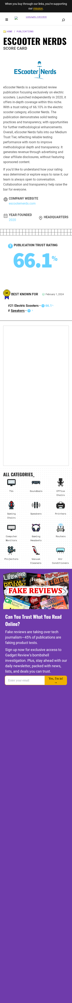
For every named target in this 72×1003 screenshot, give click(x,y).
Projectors (11, 559)
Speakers (18, 311)
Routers (61, 536)
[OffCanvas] (6, 20)
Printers (60, 513)
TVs (11, 491)
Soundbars (36, 491)
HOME (9, 31)
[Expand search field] (63, 20)
